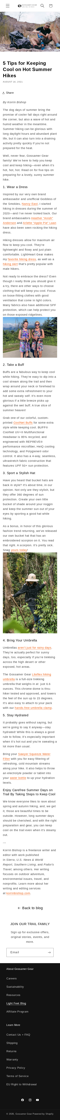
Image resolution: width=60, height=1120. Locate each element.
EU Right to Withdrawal (21, 1084)
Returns (11, 1051)
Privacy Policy (15, 1067)
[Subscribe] (49, 952)
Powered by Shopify (43, 1114)
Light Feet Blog (16, 1003)
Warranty (12, 1059)
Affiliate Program (17, 1011)
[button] (8, 6)
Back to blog (32, 908)
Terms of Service (17, 1076)
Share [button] (10, 92)
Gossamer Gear (24, 1114)
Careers (11, 978)
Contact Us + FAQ (18, 1034)
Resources (13, 995)
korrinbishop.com (18, 893)
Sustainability (15, 986)
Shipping (12, 1043)
